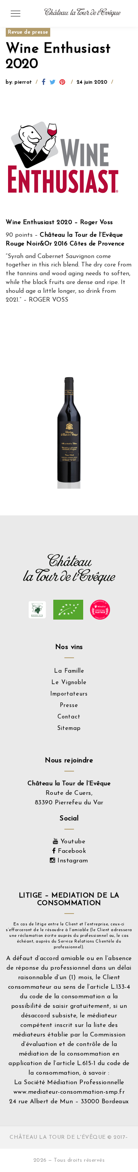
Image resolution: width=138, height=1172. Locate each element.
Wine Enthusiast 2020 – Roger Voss (60, 223)
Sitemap (69, 728)
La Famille (69, 671)
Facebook (71, 851)
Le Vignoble (69, 683)
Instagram (72, 861)
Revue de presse (28, 32)
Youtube (71, 842)
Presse (69, 706)
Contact (69, 717)
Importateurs (69, 694)
